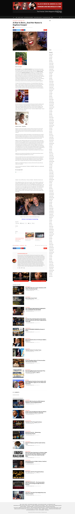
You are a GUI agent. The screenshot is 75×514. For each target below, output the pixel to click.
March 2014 (50, 276)
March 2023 (51, 116)
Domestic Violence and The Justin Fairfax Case (35, 443)
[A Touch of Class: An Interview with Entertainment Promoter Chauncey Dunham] (19, 235)
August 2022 (51, 126)
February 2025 (51, 81)
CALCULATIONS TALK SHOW (38, 17)
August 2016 (51, 235)
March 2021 (50, 152)
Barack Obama (27, 410)
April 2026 (50, 60)
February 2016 (51, 244)
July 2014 (50, 273)
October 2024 (51, 87)
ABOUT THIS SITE (20, 17)
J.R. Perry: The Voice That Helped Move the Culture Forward (35, 493)
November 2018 (51, 194)
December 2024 (51, 84)
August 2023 (51, 108)
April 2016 (50, 241)
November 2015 (51, 249)
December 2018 (51, 193)
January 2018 (51, 209)
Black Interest (38, 245)
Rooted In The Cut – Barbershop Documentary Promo (33, 433)
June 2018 (50, 202)
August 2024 (51, 90)
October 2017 (51, 214)
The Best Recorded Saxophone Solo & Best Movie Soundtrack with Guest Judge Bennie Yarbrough (35, 320)
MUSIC (60, 507)
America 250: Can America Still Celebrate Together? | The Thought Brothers (35, 402)
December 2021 (51, 138)
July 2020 (50, 164)
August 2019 (51, 181)
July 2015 (50, 255)
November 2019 (51, 176)
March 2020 (51, 170)
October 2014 (51, 268)
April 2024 (50, 96)
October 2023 (51, 105)
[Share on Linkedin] (24, 30)
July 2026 (50, 55)
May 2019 (50, 185)
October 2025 (51, 69)
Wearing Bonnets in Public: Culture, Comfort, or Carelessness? (36, 462)
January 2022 (51, 137)
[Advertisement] (55, 35)
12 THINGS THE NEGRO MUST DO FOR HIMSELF (38, 505)
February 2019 (51, 190)
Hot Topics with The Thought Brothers (34, 471)
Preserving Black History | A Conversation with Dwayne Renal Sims (35, 361)
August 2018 (51, 199)
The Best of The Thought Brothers (33, 422)
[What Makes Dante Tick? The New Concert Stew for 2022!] (29, 235)
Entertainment (27, 307)
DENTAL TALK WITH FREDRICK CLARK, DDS (54, 505)
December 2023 (51, 102)
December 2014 (51, 265)
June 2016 (50, 238)
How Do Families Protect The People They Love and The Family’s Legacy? (35, 371)
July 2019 (50, 182)
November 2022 (51, 122)
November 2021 (51, 140)
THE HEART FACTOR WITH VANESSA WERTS (52, 507)
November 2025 (51, 67)
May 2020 (50, 167)
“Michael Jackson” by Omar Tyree (33, 350)
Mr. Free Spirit (20, 20)
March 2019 (50, 188)
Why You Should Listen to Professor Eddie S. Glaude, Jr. (35, 340)
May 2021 (50, 149)
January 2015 (51, 264)
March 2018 (50, 206)
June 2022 (50, 129)
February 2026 (51, 63)
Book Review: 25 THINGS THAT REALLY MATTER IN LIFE (22, 505)
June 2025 (50, 75)
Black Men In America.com (19, 27)
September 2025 (51, 70)
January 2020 (51, 173)
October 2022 (51, 123)
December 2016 (51, 229)
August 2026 (51, 54)
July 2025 (50, 73)
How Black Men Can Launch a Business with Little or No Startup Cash (35, 288)
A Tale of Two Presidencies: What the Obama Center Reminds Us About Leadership (35, 412)
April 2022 (50, 132)
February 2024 (51, 99)
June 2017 (50, 220)
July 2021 (50, 146)
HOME (16, 17)
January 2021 (51, 155)
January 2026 (51, 64)
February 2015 (51, 262)
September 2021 (51, 143)
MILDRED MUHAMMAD (30, 506)
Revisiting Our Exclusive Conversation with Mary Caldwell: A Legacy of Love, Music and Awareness (35, 382)
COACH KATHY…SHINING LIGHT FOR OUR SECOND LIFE (22, 507)
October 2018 (51, 196)
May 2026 (50, 58)
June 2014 (50, 274)
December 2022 (51, 120)
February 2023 (51, 117)
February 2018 (51, 208)
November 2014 (51, 267)
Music (24, 20)
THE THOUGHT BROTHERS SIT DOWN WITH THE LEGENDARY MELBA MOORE (35, 309)
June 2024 (50, 93)
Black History (27, 359)
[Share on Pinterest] (23, 30)
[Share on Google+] (21, 30)
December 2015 (51, 247)
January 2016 (51, 246)
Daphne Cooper (43, 245)
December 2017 (51, 211)
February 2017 (51, 226)
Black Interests (15, 20)
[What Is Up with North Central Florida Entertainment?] (39, 235)
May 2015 (50, 258)
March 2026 (51, 61)
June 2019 (50, 184)
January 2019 (51, 191)
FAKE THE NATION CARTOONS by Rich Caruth (38, 507)
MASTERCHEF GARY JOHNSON (28, 17)
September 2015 (51, 252)
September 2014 (51, 270)
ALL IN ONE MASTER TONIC (46, 17)
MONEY (47, 505)
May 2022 (50, 131)
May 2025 (50, 76)
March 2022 (51, 134)
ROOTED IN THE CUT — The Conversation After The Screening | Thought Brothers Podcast (35, 483)
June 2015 (50, 256)
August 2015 (51, 253)
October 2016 (51, 232)
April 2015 (50, 259)
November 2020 (51, 158)
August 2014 (51, 271)
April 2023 (50, 114)
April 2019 (50, 187)
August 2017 (51, 217)
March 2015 (50, 261)
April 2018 (50, 205)
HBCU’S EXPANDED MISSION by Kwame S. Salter (35, 330)
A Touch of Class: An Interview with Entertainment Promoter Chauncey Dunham (19, 239)
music (46, 245)
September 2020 (51, 161)
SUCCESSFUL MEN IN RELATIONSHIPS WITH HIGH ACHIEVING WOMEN (44, 506)
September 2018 (51, 197)
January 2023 (51, 119)
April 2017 (50, 223)
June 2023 (50, 111)
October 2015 (51, 250)
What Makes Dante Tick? (31, 298)
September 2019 (51, 179)
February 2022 (51, 135)
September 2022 (51, 125)
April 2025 (50, 78)
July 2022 (50, 128)
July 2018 (50, 200)
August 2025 (51, 72)
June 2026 (50, 57)
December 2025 (51, 66)
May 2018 (50, 203)
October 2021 (51, 141)
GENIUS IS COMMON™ (23, 506)
